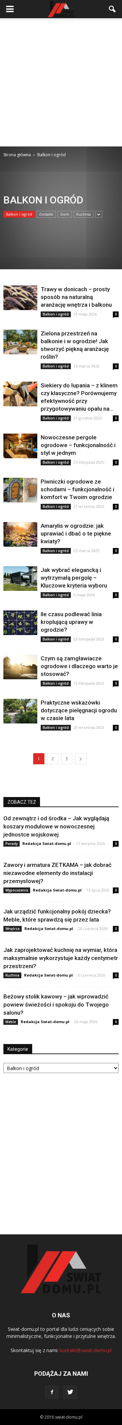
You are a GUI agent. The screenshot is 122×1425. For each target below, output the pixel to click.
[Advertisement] (61, 82)
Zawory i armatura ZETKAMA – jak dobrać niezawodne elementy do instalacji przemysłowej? (57, 872)
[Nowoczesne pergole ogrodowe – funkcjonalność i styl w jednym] (20, 446)
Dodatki (46, 214)
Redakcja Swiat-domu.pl (46, 843)
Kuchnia (83, 214)
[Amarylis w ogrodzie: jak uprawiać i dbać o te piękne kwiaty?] (20, 534)
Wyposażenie (16, 890)
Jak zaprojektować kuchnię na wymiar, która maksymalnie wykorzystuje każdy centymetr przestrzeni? (60, 958)
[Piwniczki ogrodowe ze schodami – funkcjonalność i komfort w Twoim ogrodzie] (20, 490)
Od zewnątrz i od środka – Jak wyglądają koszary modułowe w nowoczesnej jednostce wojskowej (56, 826)
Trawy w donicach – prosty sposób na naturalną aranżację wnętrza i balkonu (76, 297)
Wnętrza (12, 928)
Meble (10, 1021)
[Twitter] (70, 1392)
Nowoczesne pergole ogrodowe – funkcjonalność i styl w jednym (78, 445)
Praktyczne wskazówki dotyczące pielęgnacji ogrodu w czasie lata (79, 710)
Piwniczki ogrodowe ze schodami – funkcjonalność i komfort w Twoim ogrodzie (77, 489)
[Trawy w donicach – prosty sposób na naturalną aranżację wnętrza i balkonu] (20, 297)
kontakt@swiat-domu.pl (85, 1350)
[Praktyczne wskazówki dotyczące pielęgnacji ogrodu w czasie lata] (20, 711)
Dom (64, 214)
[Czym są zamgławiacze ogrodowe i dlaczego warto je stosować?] (20, 667)
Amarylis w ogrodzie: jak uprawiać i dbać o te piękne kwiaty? (76, 533)
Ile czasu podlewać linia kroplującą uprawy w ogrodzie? (71, 622)
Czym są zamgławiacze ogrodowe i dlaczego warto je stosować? (79, 666)
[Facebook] (52, 1392)
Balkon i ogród (19, 214)
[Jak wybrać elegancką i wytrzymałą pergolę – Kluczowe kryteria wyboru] (20, 578)
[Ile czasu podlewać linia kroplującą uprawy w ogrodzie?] (20, 622)
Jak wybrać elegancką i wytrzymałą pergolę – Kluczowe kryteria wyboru (74, 578)
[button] (112, 9)
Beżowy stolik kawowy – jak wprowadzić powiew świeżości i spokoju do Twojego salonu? (56, 1004)
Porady (11, 843)
